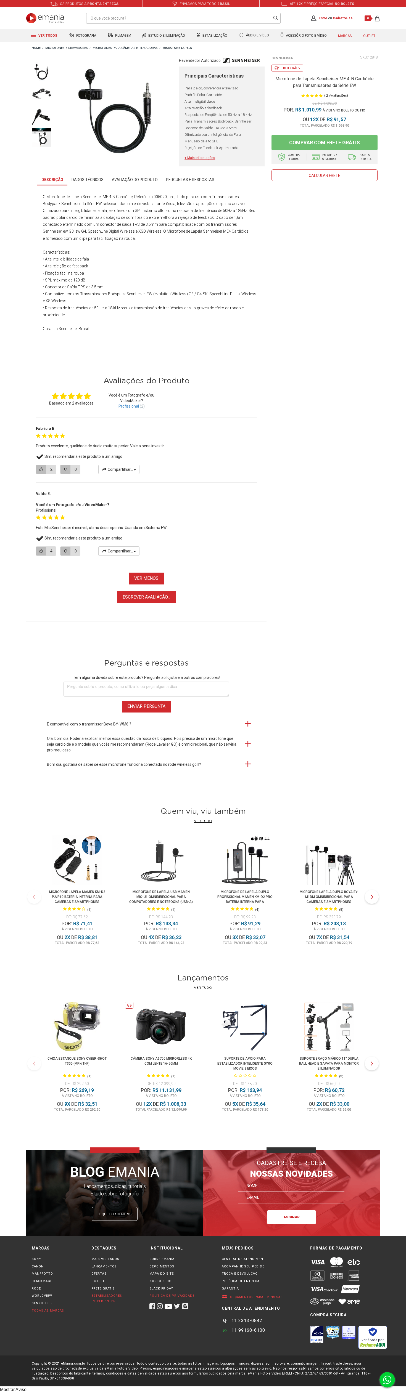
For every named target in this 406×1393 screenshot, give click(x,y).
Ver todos (47, 36)
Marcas (345, 36)
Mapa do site (161, 1273)
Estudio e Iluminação (166, 36)
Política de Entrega (241, 1281)
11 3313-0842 (246, 1320)
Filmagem (122, 36)
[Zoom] (41, 71)
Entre (323, 18)
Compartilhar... (120, 469)
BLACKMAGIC (43, 1281)
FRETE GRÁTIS (103, 1288)
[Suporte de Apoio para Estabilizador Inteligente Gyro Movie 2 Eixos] (245, 1027)
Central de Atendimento (245, 1259)
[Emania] (45, 18)
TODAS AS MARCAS (48, 1310)
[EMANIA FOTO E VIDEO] (36, 48)
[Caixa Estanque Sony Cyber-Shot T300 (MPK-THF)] (77, 1027)
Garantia (230, 1288)
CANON (38, 1266)
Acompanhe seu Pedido (243, 1266)
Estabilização (214, 36)
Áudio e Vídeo (257, 36)
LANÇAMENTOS (104, 1266)
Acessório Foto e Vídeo (306, 36)
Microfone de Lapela (64, 197)
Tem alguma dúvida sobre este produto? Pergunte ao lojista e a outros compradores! (146, 677)
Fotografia (85, 36)
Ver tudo (203, 821)
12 (314, 119)
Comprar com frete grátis (324, 142)
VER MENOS (146, 578)
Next (372, 897)
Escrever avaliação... (146, 597)
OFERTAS (99, 1273)
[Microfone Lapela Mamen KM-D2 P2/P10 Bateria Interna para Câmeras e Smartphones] (76, 860)
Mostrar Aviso (13, 1389)
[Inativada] (316, 1334)
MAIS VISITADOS (105, 1259)
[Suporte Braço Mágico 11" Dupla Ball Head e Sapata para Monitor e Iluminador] (329, 1027)
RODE (36, 1288)
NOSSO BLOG (160, 1281)
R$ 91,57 (336, 119)
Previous (34, 897)
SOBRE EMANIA (162, 1259)
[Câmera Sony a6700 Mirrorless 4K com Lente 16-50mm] (161, 1027)
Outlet (369, 36)
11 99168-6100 (247, 1330)
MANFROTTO (42, 1273)
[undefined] (115, 112)
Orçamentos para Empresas (256, 1297)
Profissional (128, 406)
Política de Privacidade (171, 1296)
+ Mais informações (199, 158)
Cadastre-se (343, 18)
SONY (36, 1259)
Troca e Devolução (240, 1273)
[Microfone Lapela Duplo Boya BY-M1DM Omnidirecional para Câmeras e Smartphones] (328, 860)
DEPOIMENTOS (161, 1266)
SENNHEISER (42, 1303)
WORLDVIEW (42, 1296)
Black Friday (161, 1288)
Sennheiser (282, 58)
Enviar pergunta (146, 706)
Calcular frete (324, 175)
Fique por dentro (114, 1214)
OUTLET (98, 1281)
